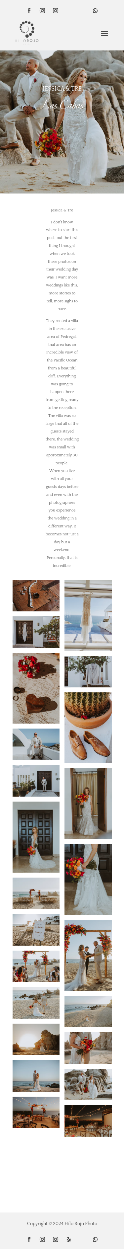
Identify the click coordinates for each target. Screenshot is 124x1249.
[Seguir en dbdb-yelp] (68, 10)
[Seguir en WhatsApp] (95, 10)
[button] (62, 138)
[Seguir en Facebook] (29, 10)
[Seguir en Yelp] (68, 1239)
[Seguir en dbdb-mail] (82, 10)
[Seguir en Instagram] (42, 10)
